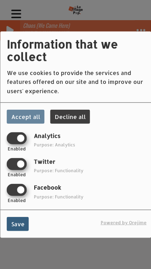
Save (18, 224)
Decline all (70, 116)
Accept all (25, 116)
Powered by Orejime (124, 222)
